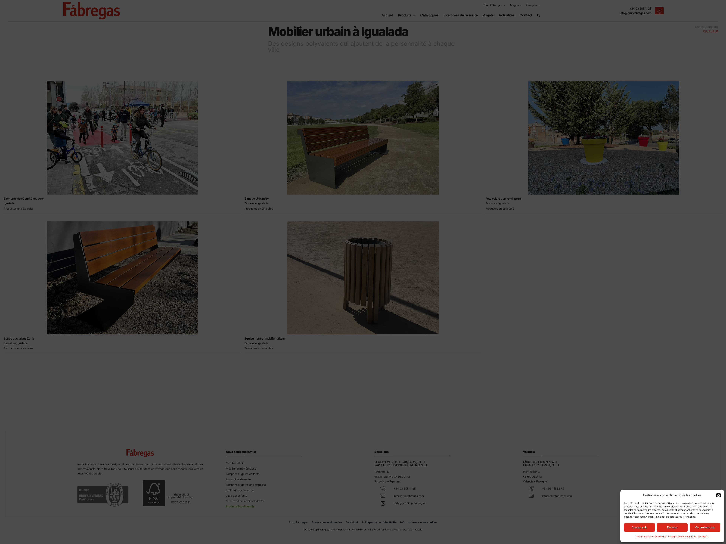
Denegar (672, 527)
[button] (718, 495)
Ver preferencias (705, 527)
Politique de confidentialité (682, 536)
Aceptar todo (639, 527)
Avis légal (703, 536)
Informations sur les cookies (651, 536)
